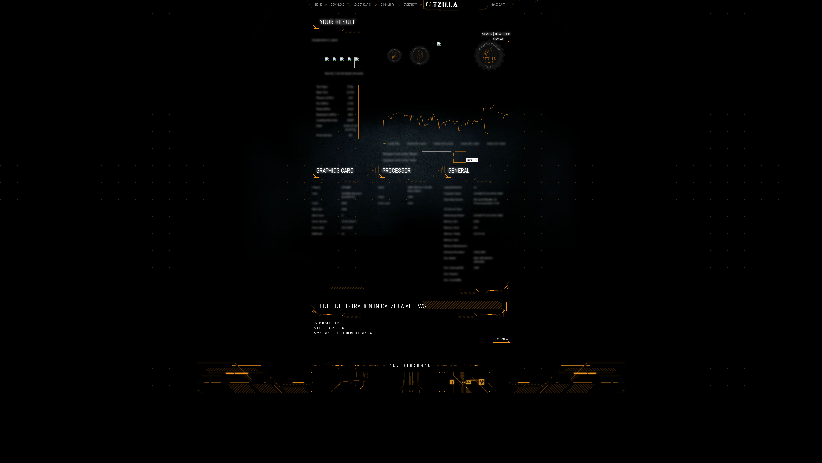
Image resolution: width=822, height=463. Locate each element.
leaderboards (338, 365)
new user (502, 34)
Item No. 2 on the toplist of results (344, 73)
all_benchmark (412, 365)
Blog (357, 365)
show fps (393, 144)
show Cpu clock (443, 144)
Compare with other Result (400, 154)
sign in (487, 34)
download (316, 365)
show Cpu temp (496, 144)
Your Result (337, 22)
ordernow (374, 365)
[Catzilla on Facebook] (454, 384)
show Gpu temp (470, 144)
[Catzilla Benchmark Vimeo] (484, 384)
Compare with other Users (400, 160)
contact (458, 365)
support (444, 365)
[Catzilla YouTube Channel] (469, 384)
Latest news (473, 365)
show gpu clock (416, 144)
